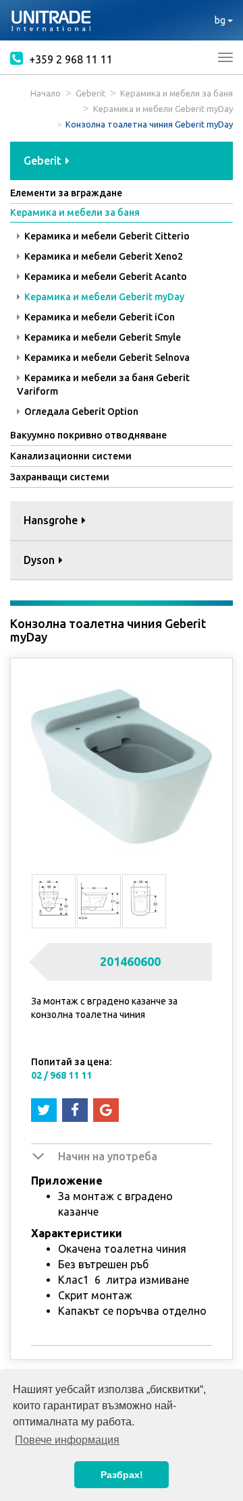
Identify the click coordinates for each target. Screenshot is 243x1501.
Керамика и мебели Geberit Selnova (106, 357)
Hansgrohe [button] (52, 520)
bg (221, 20)
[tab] (121, 161)
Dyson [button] (40, 560)
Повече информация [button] (67, 1440)
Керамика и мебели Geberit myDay (163, 108)
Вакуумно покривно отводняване (88, 435)
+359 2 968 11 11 (69, 59)
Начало (45, 93)
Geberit (90, 93)
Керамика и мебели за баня (176, 93)
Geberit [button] (44, 160)
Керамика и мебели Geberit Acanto (104, 276)
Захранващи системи (59, 477)
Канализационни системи (71, 456)
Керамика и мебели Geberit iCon (98, 317)
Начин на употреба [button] (107, 1156)
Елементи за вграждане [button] (66, 193)
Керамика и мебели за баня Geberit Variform (103, 384)
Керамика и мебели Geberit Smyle (101, 337)
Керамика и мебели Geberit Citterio (106, 236)
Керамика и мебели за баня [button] (75, 212)
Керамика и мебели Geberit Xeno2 (102, 256)
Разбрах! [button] (122, 1474)
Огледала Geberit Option (80, 411)
